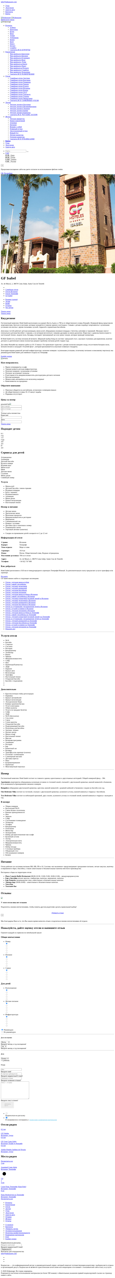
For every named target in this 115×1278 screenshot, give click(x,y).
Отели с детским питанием (15, 592)
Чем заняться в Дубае (18, 62)
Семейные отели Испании (20, 88)
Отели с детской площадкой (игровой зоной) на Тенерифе (27, 617)
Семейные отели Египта (19, 86)
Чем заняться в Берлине (19, 56)
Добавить (57, 913)
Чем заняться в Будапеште (20, 58)
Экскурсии (9, 8)
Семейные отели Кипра (19, 90)
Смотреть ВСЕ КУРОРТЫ (20, 50)
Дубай (12, 36)
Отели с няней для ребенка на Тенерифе (20, 615)
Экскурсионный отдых (19, 131)
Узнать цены (6, 311)
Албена (13, 27)
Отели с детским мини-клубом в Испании (21, 594)
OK (2, 173)
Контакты (9, 12)
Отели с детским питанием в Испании (20, 611)
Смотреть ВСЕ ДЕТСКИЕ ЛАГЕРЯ (23, 115)
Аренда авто (10, 10)
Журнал (8, 117)
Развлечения (10, 52)
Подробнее (8, 173)
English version (6, 356)
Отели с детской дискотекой (16, 586)
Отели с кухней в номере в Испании (19, 609)
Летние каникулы (16, 135)
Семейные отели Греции (19, 84)
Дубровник (14, 38)
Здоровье (13, 123)
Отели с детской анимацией (16, 588)
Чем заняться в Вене (17, 60)
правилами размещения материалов (43, 1120)
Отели (7, 76)
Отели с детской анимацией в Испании (20, 602)
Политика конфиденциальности (17, 1233)
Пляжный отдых (16, 129)
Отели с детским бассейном (16, 590)
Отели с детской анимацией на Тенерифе (21, 621)
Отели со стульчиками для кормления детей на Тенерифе (27, 619)
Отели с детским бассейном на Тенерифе (21, 623)
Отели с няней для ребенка (15, 584)
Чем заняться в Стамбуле (19, 70)
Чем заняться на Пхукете (19, 68)
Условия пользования (13, 1231)
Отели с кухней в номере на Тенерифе (20, 625)
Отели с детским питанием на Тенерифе (20, 627)
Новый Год (14, 133)
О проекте (9, 1225)
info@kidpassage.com (9, 2)
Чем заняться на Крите (18, 64)
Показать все (10, 629)
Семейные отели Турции (19, 96)
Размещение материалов (14, 1235)
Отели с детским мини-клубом (17, 582)
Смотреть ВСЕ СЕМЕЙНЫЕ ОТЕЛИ (24, 100)
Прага (12, 44)
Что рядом (9, 308)
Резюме (11, 299)
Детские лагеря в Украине (20, 109)
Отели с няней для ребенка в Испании (20, 596)
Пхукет (12, 46)
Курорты (8, 25)
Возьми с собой (16, 127)
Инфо (7, 304)
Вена (12, 34)
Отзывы (8, 306)
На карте (4, 576)
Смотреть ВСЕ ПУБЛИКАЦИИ (22, 139)
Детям (7, 301)
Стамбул (13, 48)
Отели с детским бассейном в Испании (20, 605)
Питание (13, 125)
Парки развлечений (17, 121)
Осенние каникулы (17, 137)
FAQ (7, 1237)
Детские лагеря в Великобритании (23, 107)
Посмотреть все (7, 1161)
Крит (12, 42)
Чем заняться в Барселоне (19, 54)
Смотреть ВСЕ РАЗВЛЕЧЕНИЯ (22, 74)
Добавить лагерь (11, 1229)
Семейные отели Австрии (20, 78)
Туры (7, 6)
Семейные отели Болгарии (20, 80)
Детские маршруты (17, 119)
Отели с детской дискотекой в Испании (20, 600)
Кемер (12, 40)
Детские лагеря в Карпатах (20, 113)
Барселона (14, 30)
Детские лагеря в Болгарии (20, 104)
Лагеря (8, 102)
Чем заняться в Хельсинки (20, 72)
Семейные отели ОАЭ (18, 92)
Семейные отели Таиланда (20, 94)
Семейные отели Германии (20, 82)
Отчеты (8, 1221)
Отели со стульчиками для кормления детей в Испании (26, 607)
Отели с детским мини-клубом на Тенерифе (22, 613)
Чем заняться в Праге (18, 66)
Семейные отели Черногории (21, 98)
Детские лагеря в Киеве (19, 111)
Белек (12, 32)
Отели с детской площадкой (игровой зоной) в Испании (27, 598)
